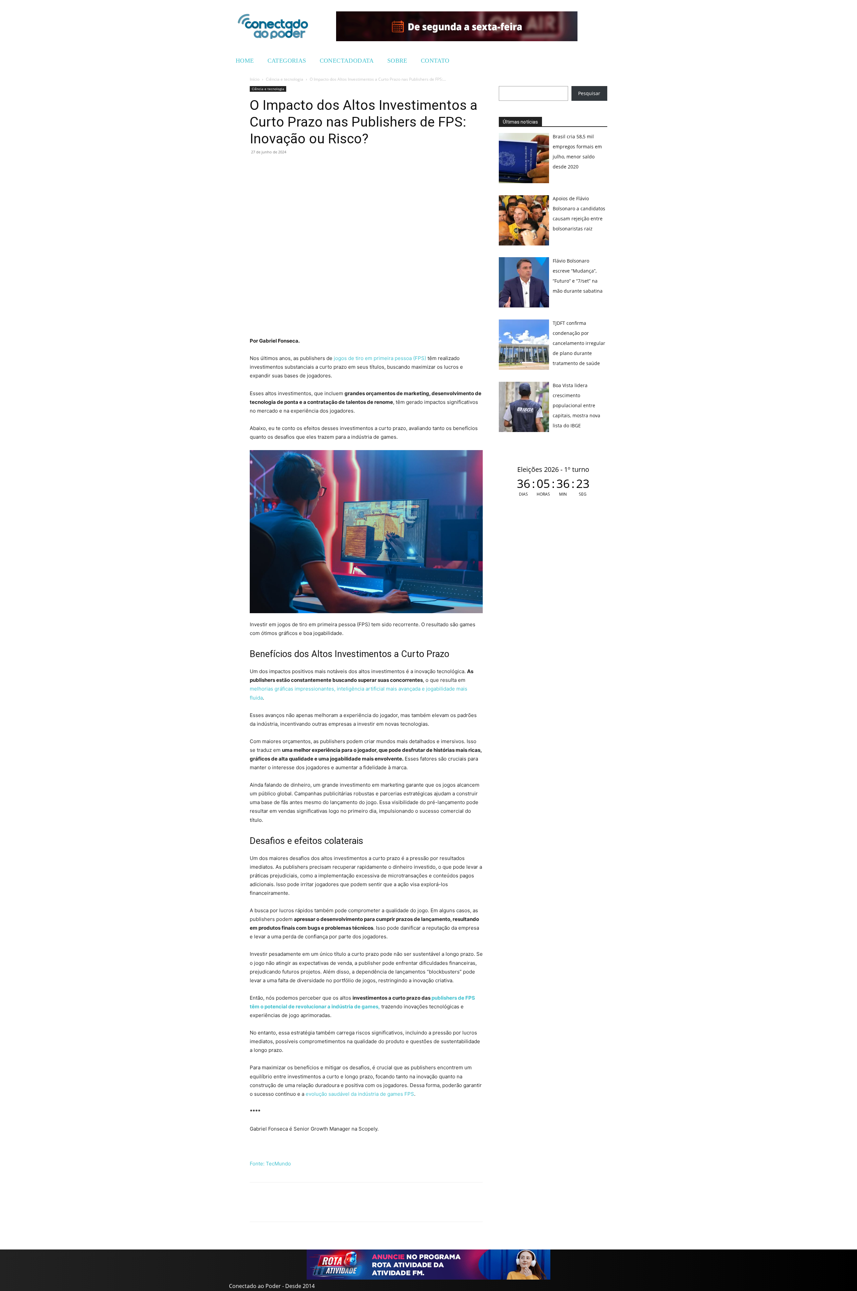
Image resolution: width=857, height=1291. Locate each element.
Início (254, 79)
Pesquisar (589, 93)
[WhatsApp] (256, 167)
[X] (287, 167)
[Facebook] (272, 167)
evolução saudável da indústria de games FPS (360, 1094)
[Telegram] (302, 167)
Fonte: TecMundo (270, 1163)
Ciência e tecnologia (284, 79)
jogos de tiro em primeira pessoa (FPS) (380, 358)
